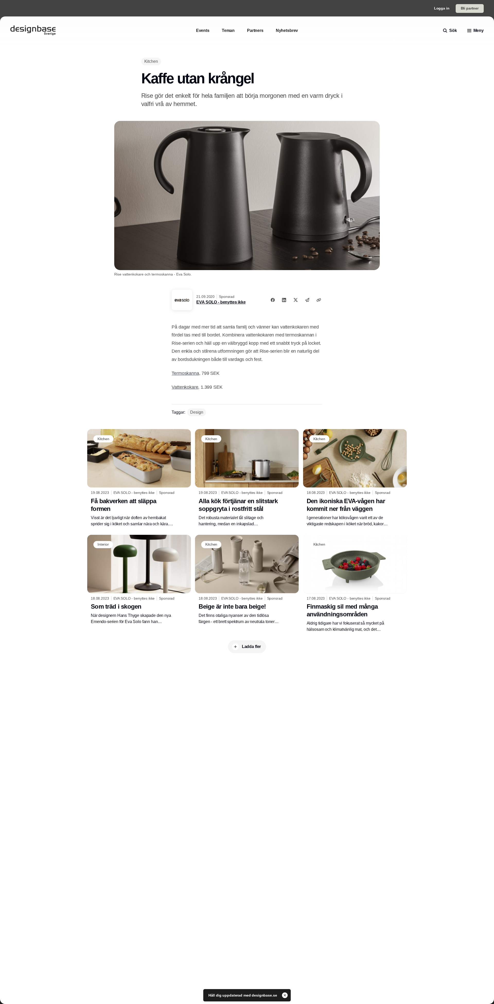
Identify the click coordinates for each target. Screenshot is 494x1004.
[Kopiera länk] (318, 300)
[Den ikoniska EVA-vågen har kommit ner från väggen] (355, 478)
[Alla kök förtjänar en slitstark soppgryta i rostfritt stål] (247, 478)
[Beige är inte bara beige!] (247, 580)
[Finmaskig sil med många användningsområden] (355, 584)
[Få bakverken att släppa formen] (139, 478)
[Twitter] (295, 300)
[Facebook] (273, 300)
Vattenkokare (185, 387)
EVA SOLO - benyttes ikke (220, 302)
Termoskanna (185, 373)
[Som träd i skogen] (139, 580)
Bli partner (470, 8)
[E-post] (307, 300)
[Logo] (33, 30)
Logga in (441, 8)
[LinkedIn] (284, 300)
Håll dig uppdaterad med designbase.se (243, 995)
